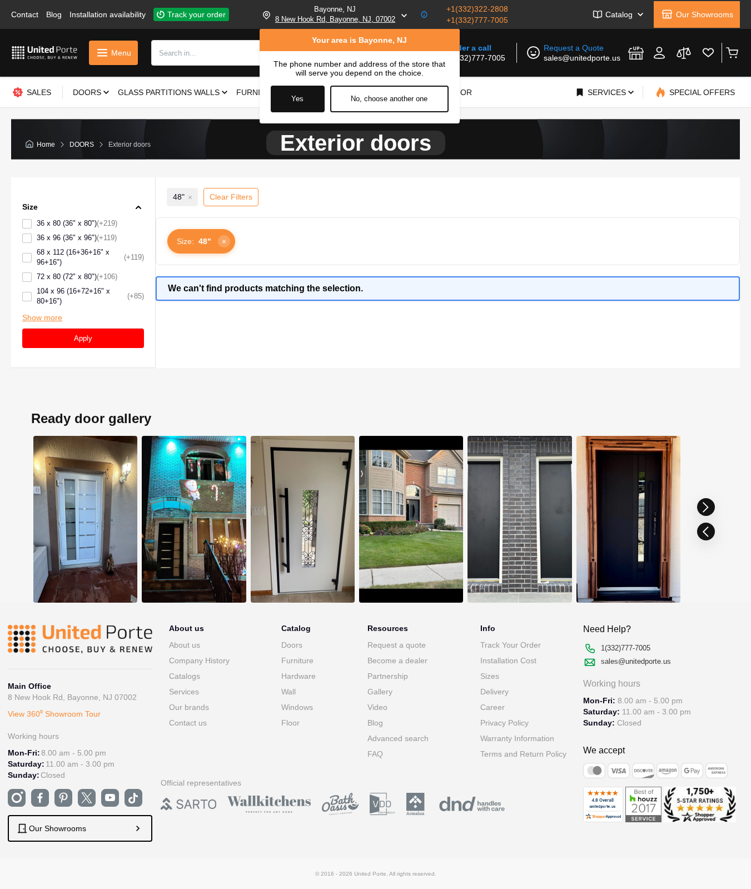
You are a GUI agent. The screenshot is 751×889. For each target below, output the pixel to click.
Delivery (494, 691)
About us (184, 644)
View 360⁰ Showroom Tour (54, 713)
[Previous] (706, 531)
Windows (297, 707)
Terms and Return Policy (523, 753)
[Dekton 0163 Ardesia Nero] (628, 519)
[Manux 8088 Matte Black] (194, 519)
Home (46, 144)
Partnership (387, 676)
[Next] (706, 507)
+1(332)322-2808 (477, 8)
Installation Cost (508, 660)
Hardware (298, 676)
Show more (42, 317)
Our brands (189, 707)
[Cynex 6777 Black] (519, 519)
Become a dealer (397, 660)
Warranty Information (517, 738)
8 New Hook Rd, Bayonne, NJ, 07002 (335, 19)
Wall (288, 691)
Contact (24, 14)
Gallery (379, 691)
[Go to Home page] (44, 52)
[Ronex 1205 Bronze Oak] (302, 519)
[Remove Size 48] (190, 197)
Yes (297, 99)
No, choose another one (389, 99)
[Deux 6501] (410, 519)
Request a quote (396, 644)
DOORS (81, 144)
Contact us (188, 722)
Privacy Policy (504, 722)
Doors (291, 644)
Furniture (297, 660)
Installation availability (107, 14)
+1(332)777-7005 (477, 20)
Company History (199, 660)
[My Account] (659, 53)
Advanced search (398, 738)
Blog (54, 14)
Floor (290, 722)
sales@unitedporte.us (582, 57)
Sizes (489, 676)
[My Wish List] (708, 53)
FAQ (375, 753)
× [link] (224, 241)
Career (492, 707)
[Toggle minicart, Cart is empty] (732, 53)
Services (184, 691)
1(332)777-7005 (476, 57)
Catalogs (184, 676)
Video (377, 707)
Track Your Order (510, 644)
